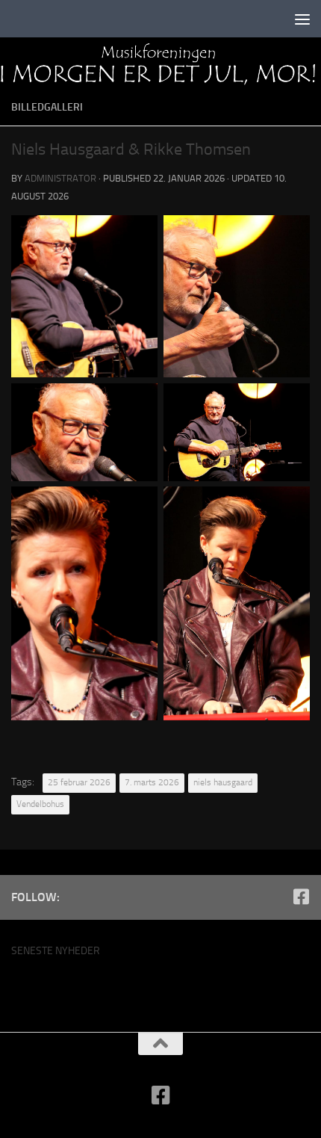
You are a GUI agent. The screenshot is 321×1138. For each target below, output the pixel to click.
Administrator (60, 178)
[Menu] (302, 18)
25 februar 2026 (79, 782)
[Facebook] (301, 897)
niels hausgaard (222, 782)
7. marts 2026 (152, 782)
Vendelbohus (40, 804)
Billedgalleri (47, 107)
